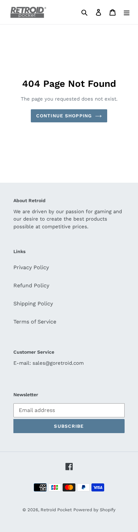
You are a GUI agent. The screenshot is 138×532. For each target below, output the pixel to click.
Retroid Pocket (56, 509)
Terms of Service (34, 321)
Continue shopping (64, 115)
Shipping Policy (33, 303)
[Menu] (127, 12)
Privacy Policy (31, 267)
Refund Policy (31, 285)
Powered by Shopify (94, 509)
